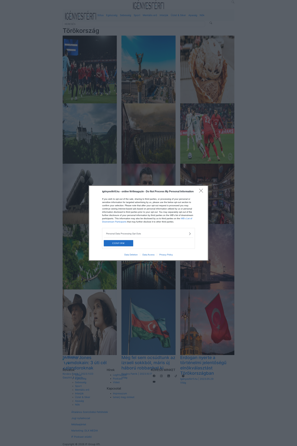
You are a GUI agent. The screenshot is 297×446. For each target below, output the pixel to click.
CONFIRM (118, 243)
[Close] (202, 192)
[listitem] (148, 233)
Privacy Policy (166, 254)
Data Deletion (131, 254)
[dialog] (148, 223)
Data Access (148, 254)
